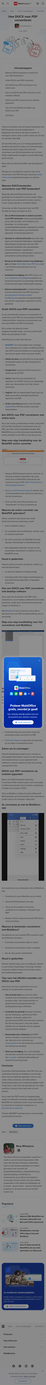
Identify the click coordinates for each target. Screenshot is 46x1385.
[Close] (39, 660)
